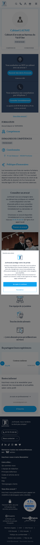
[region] (20, 272)
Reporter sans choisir (8, 253)
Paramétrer (20, 289)
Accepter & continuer (20, 284)
